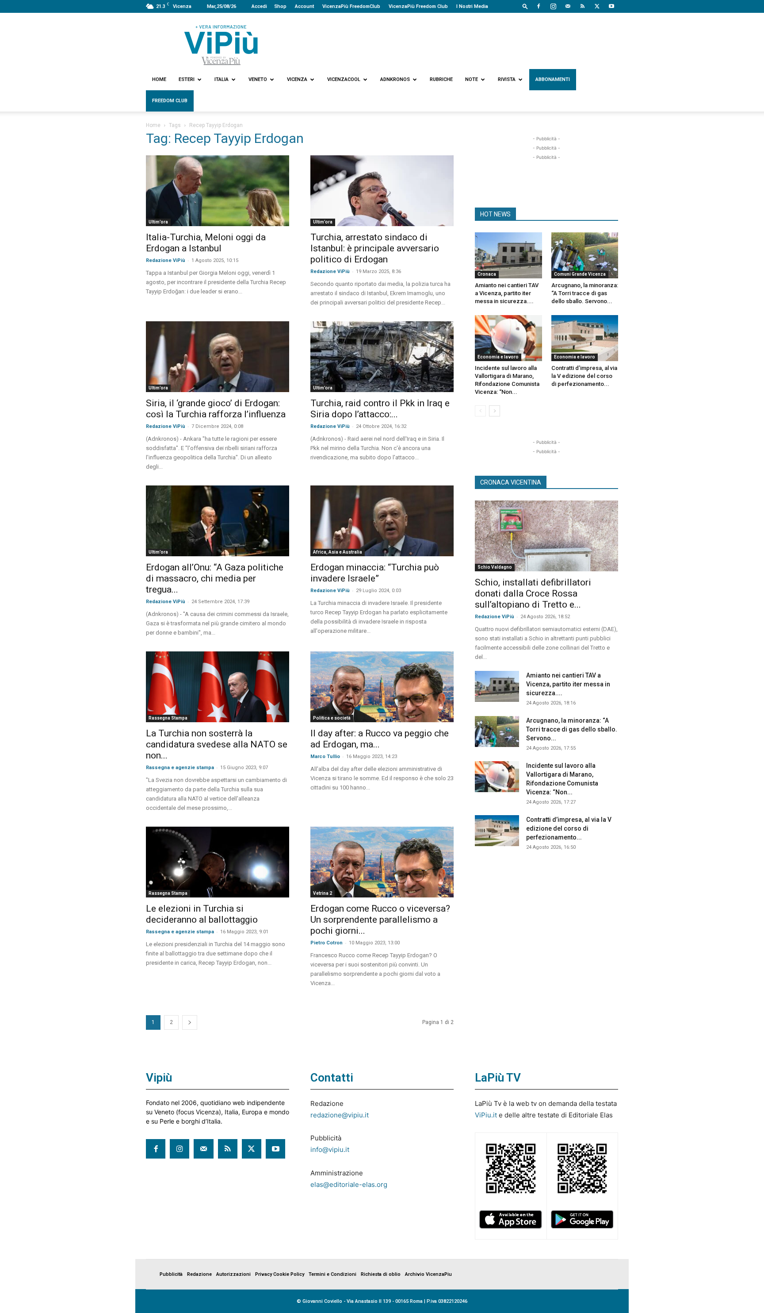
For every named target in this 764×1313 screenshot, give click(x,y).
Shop (280, 6)
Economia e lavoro (498, 356)
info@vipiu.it (329, 1149)
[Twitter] (597, 6)
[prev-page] (480, 410)
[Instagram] (553, 6)
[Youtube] (611, 6)
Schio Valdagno (495, 567)
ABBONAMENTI (552, 79)
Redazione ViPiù (165, 260)
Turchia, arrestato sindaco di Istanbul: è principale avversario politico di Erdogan (374, 248)
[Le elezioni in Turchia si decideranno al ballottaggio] (217, 862)
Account (304, 6)
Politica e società (332, 718)
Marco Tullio (325, 756)
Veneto (257, 79)
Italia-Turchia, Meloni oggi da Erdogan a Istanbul (206, 243)
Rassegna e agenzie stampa (180, 767)
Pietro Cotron (326, 943)
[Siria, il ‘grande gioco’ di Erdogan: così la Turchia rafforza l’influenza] (217, 356)
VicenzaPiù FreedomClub (351, 6)
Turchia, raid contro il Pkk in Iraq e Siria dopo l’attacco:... (380, 409)
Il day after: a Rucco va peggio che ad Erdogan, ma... (379, 739)
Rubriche (441, 79)
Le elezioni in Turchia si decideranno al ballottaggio (202, 914)
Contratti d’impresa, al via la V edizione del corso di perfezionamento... (584, 376)
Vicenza (297, 79)
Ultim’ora (158, 221)
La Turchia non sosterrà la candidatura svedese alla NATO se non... (216, 744)
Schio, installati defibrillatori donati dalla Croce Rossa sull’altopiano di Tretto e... (533, 593)
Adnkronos (395, 79)
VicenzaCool (343, 79)
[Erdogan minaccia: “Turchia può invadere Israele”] (382, 520)
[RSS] (582, 6)
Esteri (187, 79)
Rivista (507, 79)
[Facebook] (538, 6)
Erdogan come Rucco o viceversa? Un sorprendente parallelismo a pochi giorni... (380, 919)
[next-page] (189, 1022)
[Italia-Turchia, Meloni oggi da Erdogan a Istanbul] (217, 190)
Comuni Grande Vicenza (580, 274)
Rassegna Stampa (168, 718)
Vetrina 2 (322, 893)
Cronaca (487, 274)
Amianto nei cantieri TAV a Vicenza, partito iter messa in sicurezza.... (507, 293)
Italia (221, 79)
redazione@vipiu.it (339, 1115)
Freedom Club (169, 101)
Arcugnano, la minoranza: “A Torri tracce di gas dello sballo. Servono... (584, 293)
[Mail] (567, 6)
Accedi (259, 6)
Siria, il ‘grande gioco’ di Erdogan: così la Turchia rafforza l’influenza (216, 409)
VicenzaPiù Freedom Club (418, 6)
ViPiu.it (486, 1115)
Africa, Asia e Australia (337, 552)
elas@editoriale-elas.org (348, 1184)
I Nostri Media (472, 6)
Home (159, 79)
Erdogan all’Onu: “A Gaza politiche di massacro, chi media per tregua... (214, 578)
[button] (525, 6)
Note (471, 79)
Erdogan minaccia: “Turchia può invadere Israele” (374, 573)
